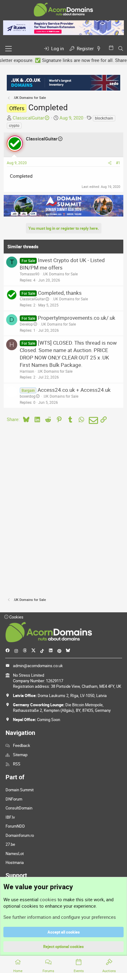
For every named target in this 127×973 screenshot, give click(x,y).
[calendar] (112, 47)
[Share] (110, 162)
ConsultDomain (19, 808)
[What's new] (100, 48)
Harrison (27, 371)
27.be (10, 844)
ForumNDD (15, 826)
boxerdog (27, 396)
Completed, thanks (60, 292)
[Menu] (8, 49)
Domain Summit (20, 790)
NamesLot (15, 853)
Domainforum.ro (20, 835)
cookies (48, 899)
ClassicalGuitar (28, 118)
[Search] (121, 48)
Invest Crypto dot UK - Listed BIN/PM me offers (62, 264)
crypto (14, 125)
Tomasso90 (29, 273)
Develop (26, 324)
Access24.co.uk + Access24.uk (74, 389)
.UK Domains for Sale (60, 273)
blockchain (104, 118)
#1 (118, 162)
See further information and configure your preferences (59, 917)
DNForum (14, 799)
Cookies (15, 617)
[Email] (92, 420)
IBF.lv (10, 817)
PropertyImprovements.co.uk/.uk (76, 317)
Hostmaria (15, 862)
